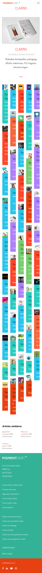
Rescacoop (24, 432)
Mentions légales (7, 554)
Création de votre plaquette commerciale (15, 534)
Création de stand (7, 530)
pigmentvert (6, 432)
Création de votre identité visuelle (12, 521)
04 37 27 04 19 (6, 473)
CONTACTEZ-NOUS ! (8, 548)
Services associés (7, 507)
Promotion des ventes (9, 489)
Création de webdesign (9, 526)
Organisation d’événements (10, 494)
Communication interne (9, 498)
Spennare (5, 444)
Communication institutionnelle (12, 485)
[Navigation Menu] (38, 3)
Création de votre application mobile (13, 539)
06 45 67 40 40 (7, 476)
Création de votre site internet (11, 517)
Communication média (9, 503)
